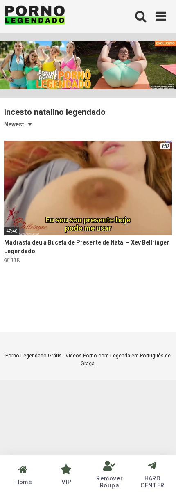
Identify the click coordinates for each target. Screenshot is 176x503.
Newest (14, 124)
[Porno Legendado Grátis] (34, 16)
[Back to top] (161, 486)
